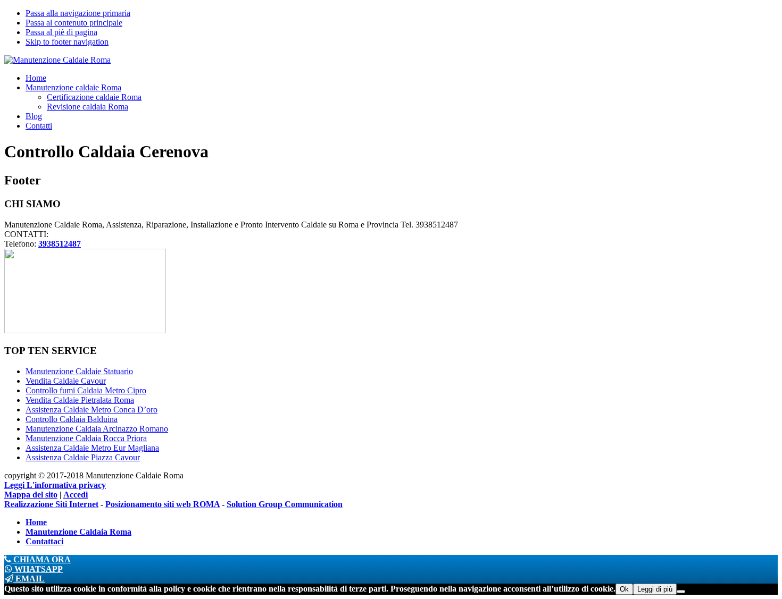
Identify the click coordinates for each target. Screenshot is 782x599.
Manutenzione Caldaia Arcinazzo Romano (97, 428)
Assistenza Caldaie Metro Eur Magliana (92, 447)
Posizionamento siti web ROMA (162, 504)
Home (36, 522)
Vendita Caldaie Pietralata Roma (80, 399)
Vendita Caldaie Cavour (66, 380)
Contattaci (44, 541)
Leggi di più (654, 589)
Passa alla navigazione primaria (78, 13)
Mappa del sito (30, 494)
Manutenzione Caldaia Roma (78, 531)
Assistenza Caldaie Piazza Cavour (83, 457)
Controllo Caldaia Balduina (72, 419)
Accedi (75, 494)
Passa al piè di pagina (61, 32)
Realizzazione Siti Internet (51, 504)
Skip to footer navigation (67, 41)
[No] (681, 591)
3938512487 (59, 243)
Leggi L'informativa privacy (55, 485)
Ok (624, 589)
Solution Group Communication (285, 504)
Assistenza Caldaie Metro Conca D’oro (91, 409)
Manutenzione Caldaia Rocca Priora (86, 438)
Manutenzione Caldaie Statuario (79, 371)
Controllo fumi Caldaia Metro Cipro (86, 390)
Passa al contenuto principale (74, 22)
